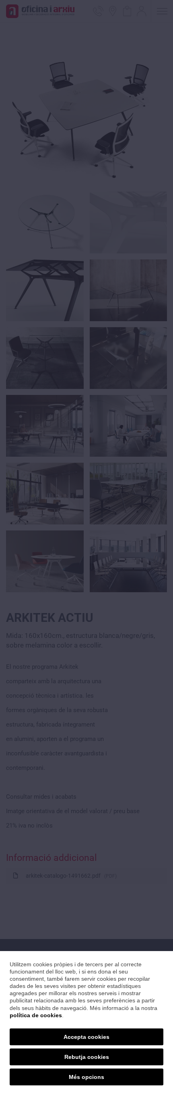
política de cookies (36, 1015)
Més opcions (86, 1077)
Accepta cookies (86, 1037)
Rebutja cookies (86, 1057)
